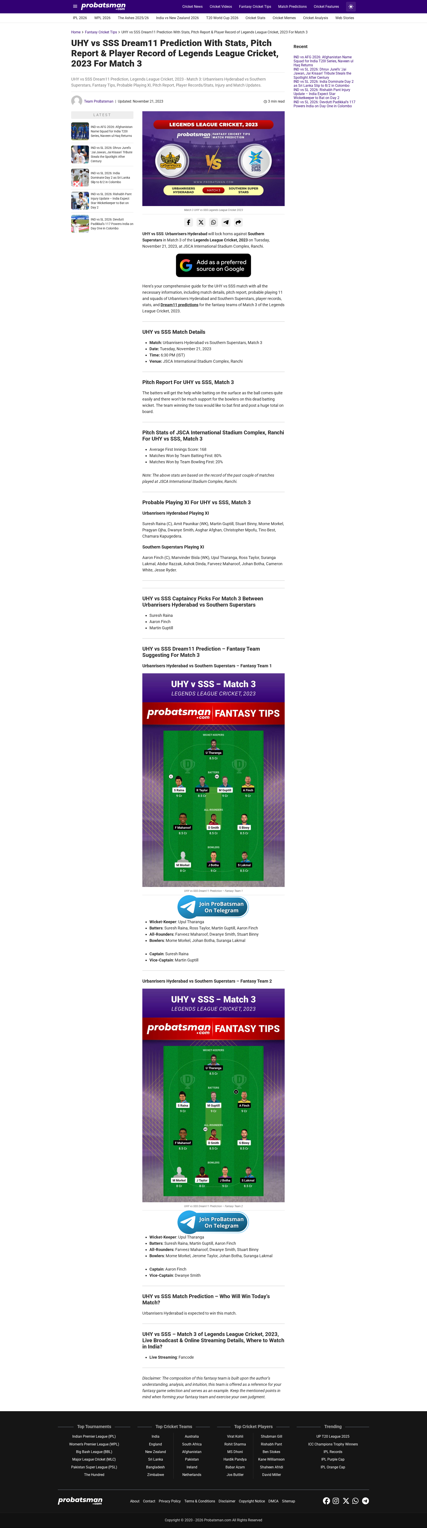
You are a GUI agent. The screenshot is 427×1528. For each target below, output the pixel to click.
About (134, 1501)
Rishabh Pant (271, 1444)
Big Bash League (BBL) (94, 1452)
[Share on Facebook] (188, 222)
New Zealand (155, 1452)
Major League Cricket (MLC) (94, 1459)
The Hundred (94, 1475)
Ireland (192, 1467)
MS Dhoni (235, 1452)
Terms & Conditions (199, 1501)
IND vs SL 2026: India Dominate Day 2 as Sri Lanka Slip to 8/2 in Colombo (110, 177)
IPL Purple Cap (332, 1459)
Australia (192, 1436)
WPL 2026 (102, 18)
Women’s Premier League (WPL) (94, 1444)
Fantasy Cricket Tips (255, 6)
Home (76, 32)
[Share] (238, 222)
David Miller (271, 1475)
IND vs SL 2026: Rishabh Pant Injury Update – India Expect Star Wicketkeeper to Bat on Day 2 (322, 94)
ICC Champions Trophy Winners (333, 1444)
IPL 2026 (80, 18)
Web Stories (344, 18)
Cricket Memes (284, 18)
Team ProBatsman (98, 101)
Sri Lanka (155, 1459)
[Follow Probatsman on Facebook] (327, 1503)
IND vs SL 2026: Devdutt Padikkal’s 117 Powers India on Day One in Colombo (112, 224)
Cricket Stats (255, 18)
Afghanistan (191, 1452)
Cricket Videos (221, 6)
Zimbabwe (155, 1475)
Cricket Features (326, 6)
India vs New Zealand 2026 (177, 18)
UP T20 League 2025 (332, 1436)
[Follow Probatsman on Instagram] (337, 1503)
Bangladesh (155, 1467)
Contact (149, 1501)
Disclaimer (227, 1501)
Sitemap (288, 1501)
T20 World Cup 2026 (222, 18)
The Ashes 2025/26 (133, 18)
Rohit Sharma (235, 1444)
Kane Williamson (271, 1459)
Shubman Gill (271, 1436)
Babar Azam (235, 1467)
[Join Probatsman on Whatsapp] (356, 1503)
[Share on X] (201, 222)
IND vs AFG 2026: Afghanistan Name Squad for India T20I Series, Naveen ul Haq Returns (112, 131)
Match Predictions (292, 6)
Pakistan (192, 1459)
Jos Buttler (235, 1475)
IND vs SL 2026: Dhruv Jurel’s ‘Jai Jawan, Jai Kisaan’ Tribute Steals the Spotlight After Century (322, 73)
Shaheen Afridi (271, 1467)
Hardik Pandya (235, 1459)
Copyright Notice (252, 1501)
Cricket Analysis (315, 18)
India (155, 1436)
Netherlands (191, 1475)
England (155, 1444)
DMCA (273, 1501)
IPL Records (333, 1452)
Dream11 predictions (179, 304)
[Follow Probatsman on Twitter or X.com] (346, 1503)
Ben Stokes (271, 1452)
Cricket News (192, 6)
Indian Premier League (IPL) (94, 1436)
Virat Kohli (235, 1436)
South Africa (192, 1444)
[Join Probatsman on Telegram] (365, 1503)
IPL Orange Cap (333, 1467)
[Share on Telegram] (226, 222)
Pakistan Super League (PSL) (94, 1467)
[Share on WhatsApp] (213, 222)
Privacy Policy (170, 1501)
